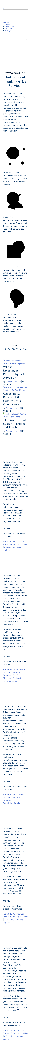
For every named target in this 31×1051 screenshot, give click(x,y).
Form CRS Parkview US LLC (15, 544)
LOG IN (25, 17)
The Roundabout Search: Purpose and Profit (14, 423)
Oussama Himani (13, 381)
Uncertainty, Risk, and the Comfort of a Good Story (12, 398)
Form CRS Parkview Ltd (13, 541)
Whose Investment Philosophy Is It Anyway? (14, 372)
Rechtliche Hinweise (12, 803)
